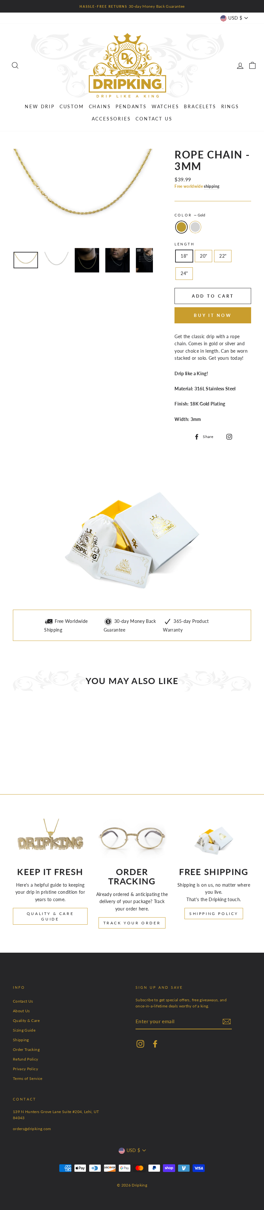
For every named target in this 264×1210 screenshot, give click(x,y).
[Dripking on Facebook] (155, 1044)
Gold (181, 227)
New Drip (39, 106)
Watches (165, 106)
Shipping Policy (213, 913)
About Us (21, 1010)
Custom (72, 106)
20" (203, 256)
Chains (100, 106)
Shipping (21, 1039)
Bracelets (200, 106)
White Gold (195, 227)
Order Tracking (26, 1049)
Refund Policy (25, 1059)
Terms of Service (27, 1078)
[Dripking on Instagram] (228, 436)
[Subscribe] (227, 1021)
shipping (211, 186)
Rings (230, 106)
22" (222, 256)
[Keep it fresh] (50, 840)
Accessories (111, 118)
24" (184, 273)
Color (189, 215)
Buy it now (213, 315)
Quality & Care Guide (50, 916)
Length (184, 244)
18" (184, 256)
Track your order (132, 922)
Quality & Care (26, 1020)
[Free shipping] (213, 840)
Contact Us (154, 118)
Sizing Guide (24, 1030)
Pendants (131, 106)
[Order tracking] (132, 840)
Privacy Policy (25, 1068)
